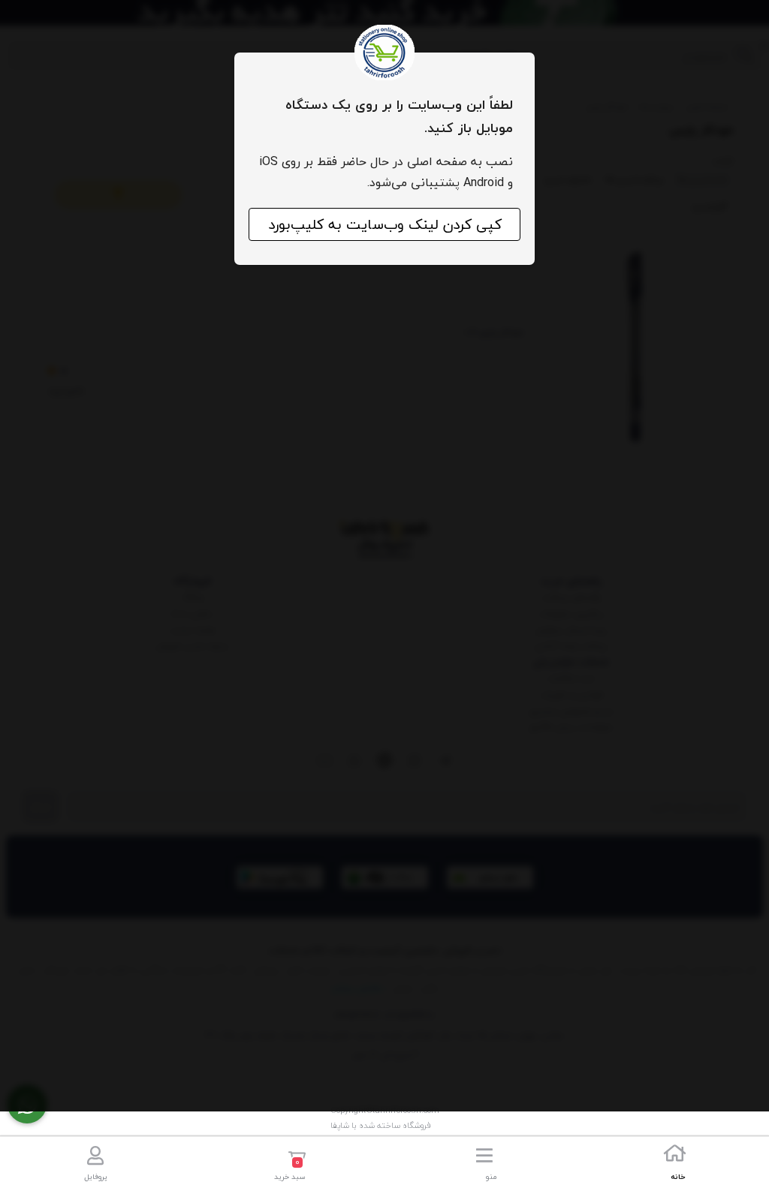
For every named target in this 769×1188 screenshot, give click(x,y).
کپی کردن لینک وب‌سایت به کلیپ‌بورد (385, 224)
